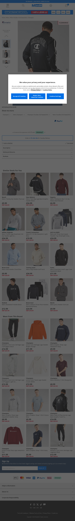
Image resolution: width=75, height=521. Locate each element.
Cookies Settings (55, 96)
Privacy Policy (35, 90)
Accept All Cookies (19, 96)
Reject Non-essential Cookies (37, 96)
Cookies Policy (47, 90)
